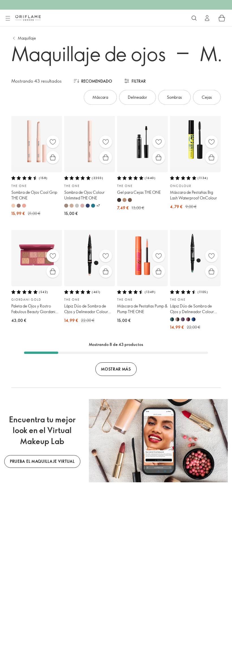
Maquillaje (27, 38)
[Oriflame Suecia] (28, 18)
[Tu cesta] (222, 18)
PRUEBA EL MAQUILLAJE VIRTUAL (42, 461)
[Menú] (7, 18)
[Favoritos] (52, 141)
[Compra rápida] (52, 157)
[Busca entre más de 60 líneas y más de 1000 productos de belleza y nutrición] (194, 18)
